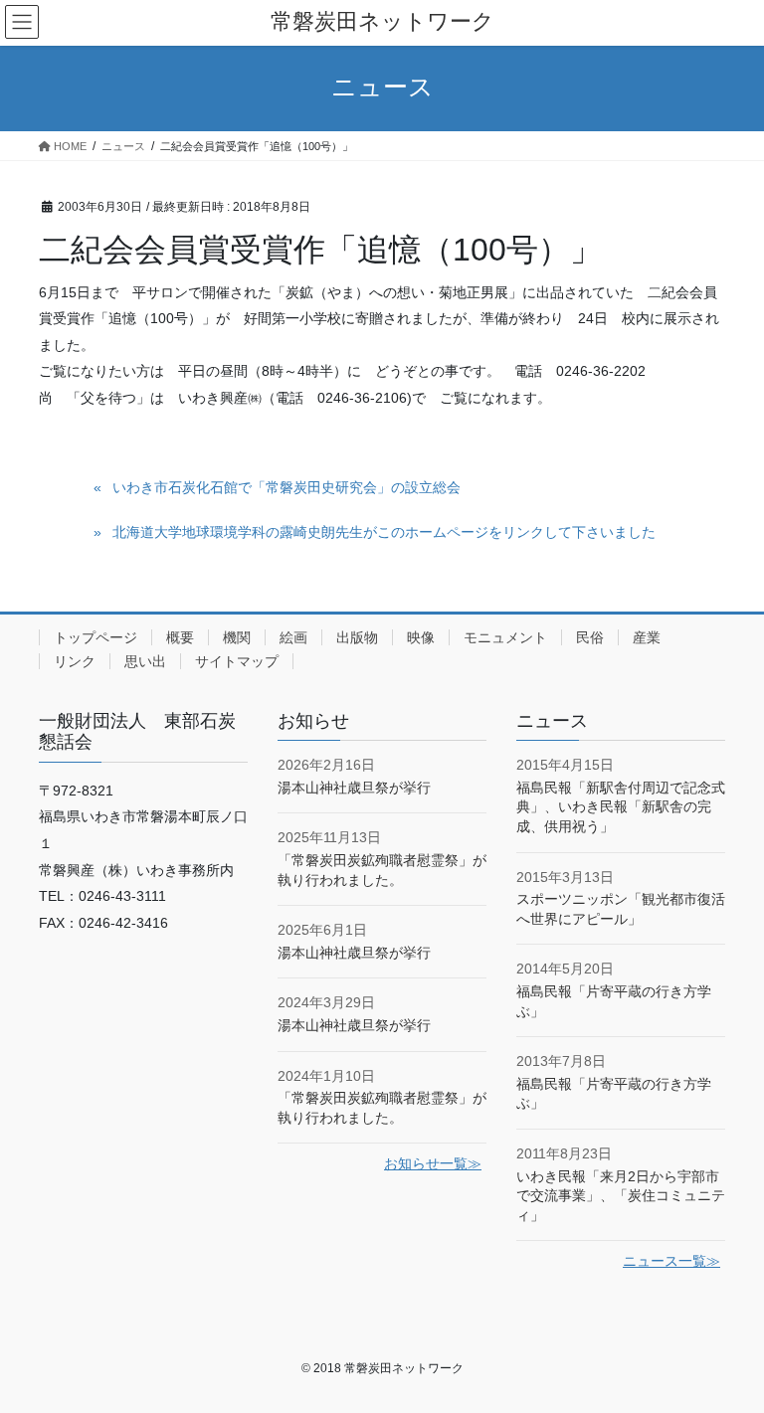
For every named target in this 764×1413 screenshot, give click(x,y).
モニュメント (505, 637)
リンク (75, 661)
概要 (180, 637)
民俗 (590, 637)
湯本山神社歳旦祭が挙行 (354, 787)
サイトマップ (237, 661)
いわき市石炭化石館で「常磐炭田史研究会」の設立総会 (286, 487)
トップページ (95, 637)
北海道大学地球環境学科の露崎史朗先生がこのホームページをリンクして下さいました (384, 532)
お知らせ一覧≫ (432, 1163)
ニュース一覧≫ (671, 1261)
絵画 (293, 637)
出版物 (357, 637)
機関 (237, 637)
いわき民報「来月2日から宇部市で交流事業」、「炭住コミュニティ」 (620, 1195)
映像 (421, 637)
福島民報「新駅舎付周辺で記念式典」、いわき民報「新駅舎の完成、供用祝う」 (620, 807)
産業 (647, 637)
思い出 (145, 661)
